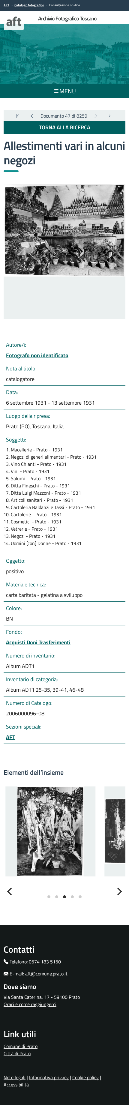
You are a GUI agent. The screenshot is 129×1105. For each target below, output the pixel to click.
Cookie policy (85, 1077)
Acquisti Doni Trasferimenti (38, 642)
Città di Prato (17, 1053)
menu (67, 91)
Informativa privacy (49, 1077)
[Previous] (32, 116)
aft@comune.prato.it (46, 973)
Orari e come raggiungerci (30, 1004)
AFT (6, 5)
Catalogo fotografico (29, 5)
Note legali (15, 1077)
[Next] (96, 116)
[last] (17, 116)
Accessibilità (16, 1084)
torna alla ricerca (64, 127)
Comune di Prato (21, 1046)
